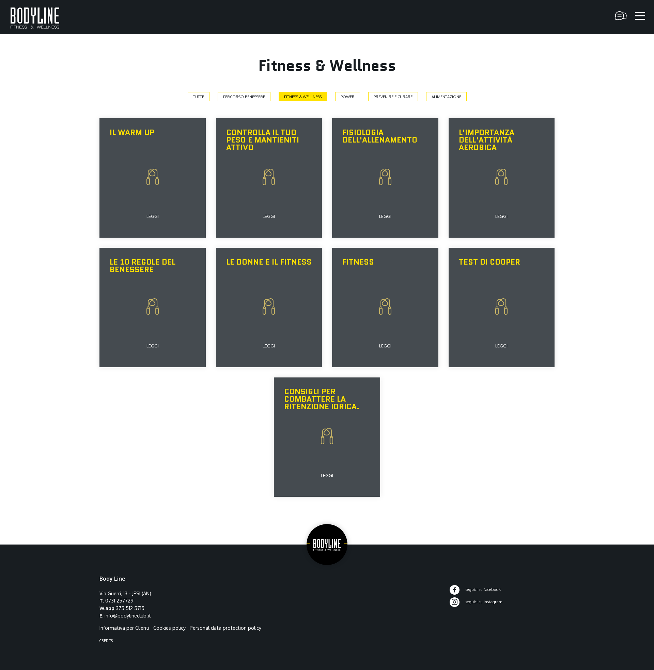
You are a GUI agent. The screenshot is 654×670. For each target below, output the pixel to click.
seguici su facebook (482, 589)
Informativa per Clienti (124, 628)
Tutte (198, 96)
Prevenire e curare (393, 96)
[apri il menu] (640, 16)
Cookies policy (169, 628)
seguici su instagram (483, 601)
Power (348, 96)
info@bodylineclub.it (128, 615)
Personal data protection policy (225, 628)
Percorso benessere (244, 96)
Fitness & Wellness (303, 96)
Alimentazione (446, 96)
